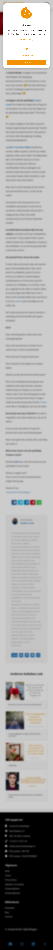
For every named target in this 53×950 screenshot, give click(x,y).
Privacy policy (26, 39)
